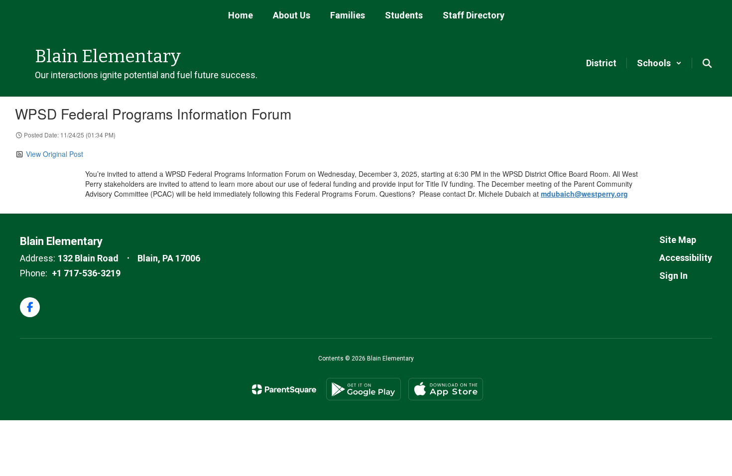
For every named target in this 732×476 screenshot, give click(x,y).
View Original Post (54, 154)
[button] (659, 63)
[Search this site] (707, 63)
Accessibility (685, 257)
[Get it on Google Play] (363, 389)
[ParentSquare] (284, 389)
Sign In (673, 275)
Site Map (677, 240)
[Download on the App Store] (445, 389)
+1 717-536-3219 (86, 273)
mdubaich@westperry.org (584, 194)
